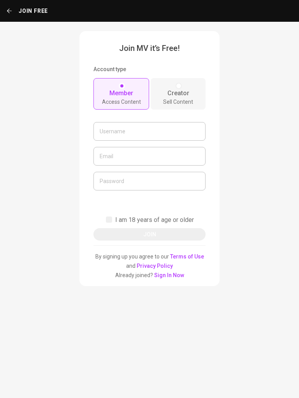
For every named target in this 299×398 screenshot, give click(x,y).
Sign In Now (169, 275)
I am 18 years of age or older (154, 219)
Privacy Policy (155, 266)
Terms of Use (187, 256)
